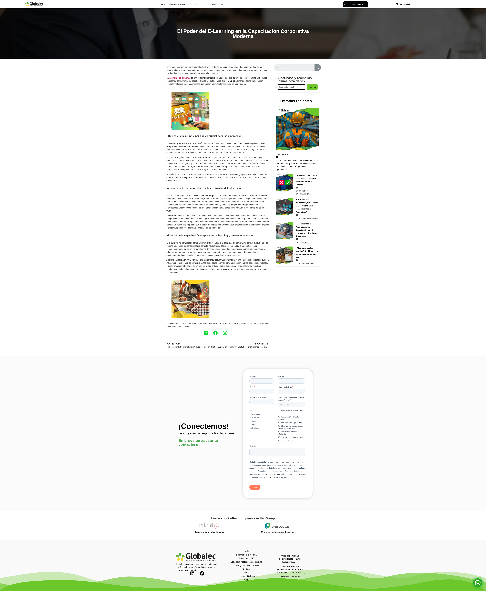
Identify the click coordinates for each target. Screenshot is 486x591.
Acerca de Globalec (210, 4)
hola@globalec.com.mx (289, 559)
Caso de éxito (282, 154)
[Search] (318, 67)
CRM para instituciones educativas (246, 562)
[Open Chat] (477, 582)
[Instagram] (227, 335)
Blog (221, 4)
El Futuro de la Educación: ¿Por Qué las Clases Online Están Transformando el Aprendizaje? (307, 205)
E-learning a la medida (246, 555)
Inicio (163, 4)
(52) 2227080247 (290, 562)
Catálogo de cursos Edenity (246, 565)
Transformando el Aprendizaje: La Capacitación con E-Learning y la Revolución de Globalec (307, 230)
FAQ (246, 572)
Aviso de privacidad (290, 556)
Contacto (193, 4)
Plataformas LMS (246, 558)
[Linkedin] (208, 335)
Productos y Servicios (176, 4)
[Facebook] (217, 335)
